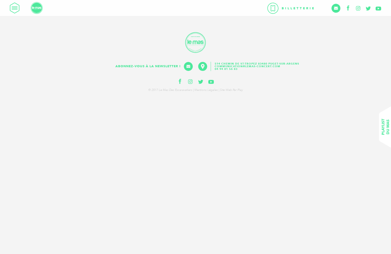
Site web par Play (231, 90)
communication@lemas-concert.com (247, 66)
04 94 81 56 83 (226, 69)
